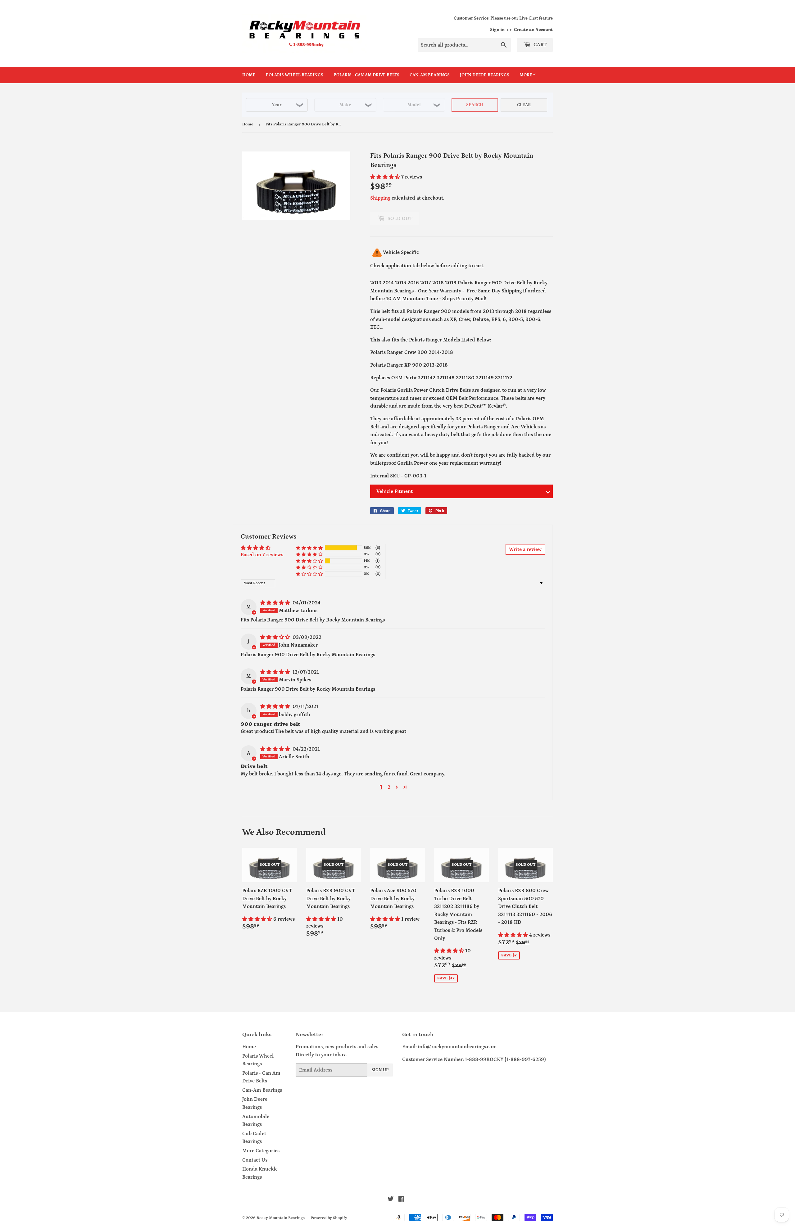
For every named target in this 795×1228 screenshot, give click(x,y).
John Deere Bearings (484, 75)
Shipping (380, 198)
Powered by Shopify (329, 1218)
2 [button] (389, 787)
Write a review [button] (525, 549)
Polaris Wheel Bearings (294, 75)
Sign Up (380, 1070)
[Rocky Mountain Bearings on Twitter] (391, 1200)
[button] (385, 177)
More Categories (260, 1151)
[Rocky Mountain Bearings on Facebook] (401, 1200)
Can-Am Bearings (430, 75)
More (526, 75)
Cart (539, 44)
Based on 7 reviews (262, 555)
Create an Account (533, 29)
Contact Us (254, 1160)
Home (249, 75)
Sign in (497, 29)
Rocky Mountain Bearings (281, 1218)
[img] (275, 603)
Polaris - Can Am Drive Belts (366, 75)
